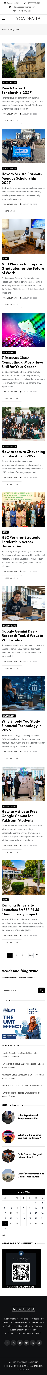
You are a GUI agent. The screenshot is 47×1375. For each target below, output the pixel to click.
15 (36, 1213)
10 (5, 1213)
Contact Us (12, 1333)
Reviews (24, 1319)
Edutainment (10, 1319)
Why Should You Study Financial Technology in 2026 (22, 726)
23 (42, 1218)
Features (10, 1326)
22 (36, 1218)
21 (30, 1218)
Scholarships (24, 1326)
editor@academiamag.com (24, 7)
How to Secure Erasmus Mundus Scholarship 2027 (22, 178)
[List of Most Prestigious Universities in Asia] (8, 1175)
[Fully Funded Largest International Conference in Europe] (8, 1156)
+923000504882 (33, 3)
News (7, 1322)
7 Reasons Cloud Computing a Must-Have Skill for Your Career (22, 362)
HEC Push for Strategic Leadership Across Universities (21, 542)
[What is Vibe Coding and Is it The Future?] (8, 1136)
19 (17, 1218)
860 (31, 955)
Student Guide (37, 1322)
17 (5, 1218)
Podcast (38, 1326)
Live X (38, 1333)
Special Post (38, 1319)
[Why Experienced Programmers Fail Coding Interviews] (8, 1117)
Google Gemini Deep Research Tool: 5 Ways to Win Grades (22, 636)
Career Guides (20, 1322)
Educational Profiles (19, 1330)
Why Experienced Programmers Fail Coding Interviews (28, 1119)
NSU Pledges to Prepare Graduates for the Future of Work (23, 269)
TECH (35, 1330)
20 (23, 1218)
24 (5, 1223)
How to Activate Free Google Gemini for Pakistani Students (19, 816)
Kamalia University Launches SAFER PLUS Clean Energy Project (20, 910)
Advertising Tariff (22, 11)
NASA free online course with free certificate (22, 1085)
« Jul (4, 1235)
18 (11, 1218)
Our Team (26, 1333)
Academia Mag (10, 114)
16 (42, 1213)
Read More (10, 121)
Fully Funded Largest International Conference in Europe (30, 1157)
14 (30, 1213)
